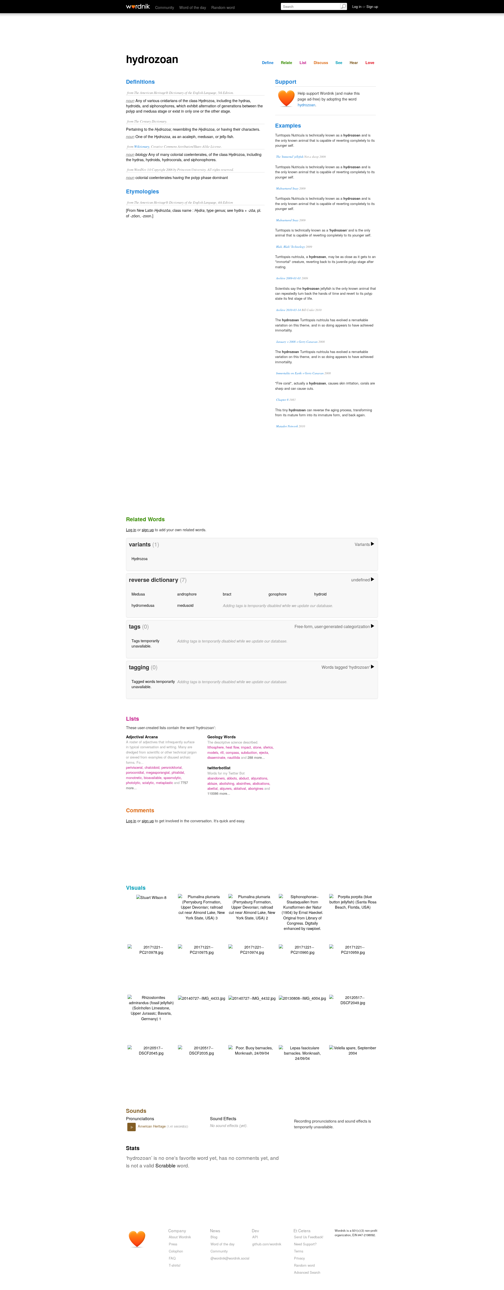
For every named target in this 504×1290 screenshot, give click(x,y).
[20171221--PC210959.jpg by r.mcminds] (352, 949)
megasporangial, (159, 772)
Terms (298, 1251)
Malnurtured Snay (287, 188)
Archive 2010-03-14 (288, 310)
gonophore (278, 594)
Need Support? (305, 1243)
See (338, 62)
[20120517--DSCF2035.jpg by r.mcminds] (201, 1049)
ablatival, (241, 788)
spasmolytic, (173, 777)
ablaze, (213, 783)
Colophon (176, 1251)
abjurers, (227, 788)
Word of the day (192, 7)
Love (369, 62)
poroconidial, (136, 772)
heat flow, (233, 747)
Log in (131, 529)
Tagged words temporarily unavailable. (153, 683)
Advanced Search (307, 1272)
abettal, (213, 788)
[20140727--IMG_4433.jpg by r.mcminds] (201, 997)
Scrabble (165, 1165)
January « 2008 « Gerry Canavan (297, 342)
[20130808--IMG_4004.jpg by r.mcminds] (302, 997)
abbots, (233, 778)
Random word (223, 7)
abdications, (261, 783)
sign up (148, 529)
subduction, (250, 752)
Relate (286, 62)
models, (213, 752)
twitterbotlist (218, 767)
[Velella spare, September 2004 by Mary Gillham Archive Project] (352, 1049)
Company (177, 1230)
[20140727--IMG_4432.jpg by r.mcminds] (252, 997)
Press (173, 1243)
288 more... (256, 757)
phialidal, (178, 772)
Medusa (138, 594)
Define (268, 62)
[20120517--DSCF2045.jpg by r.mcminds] (151, 1049)
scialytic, (149, 782)
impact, (247, 747)
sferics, (268, 747)
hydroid (320, 594)
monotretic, (135, 777)
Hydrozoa (140, 558)
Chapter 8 (282, 400)
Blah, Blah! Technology (290, 247)
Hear (354, 62)
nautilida (234, 757)
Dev (255, 1230)
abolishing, (227, 783)
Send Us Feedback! (308, 1236)
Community (164, 7)
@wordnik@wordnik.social (230, 1258)
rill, (223, 752)
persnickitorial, (172, 767)
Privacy (299, 1258)
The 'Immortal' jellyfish (289, 157)
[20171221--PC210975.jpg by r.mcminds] (201, 949)
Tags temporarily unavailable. (145, 643)
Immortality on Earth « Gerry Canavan (300, 373)
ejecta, (264, 752)
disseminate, (217, 757)
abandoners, (217, 778)
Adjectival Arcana (142, 736)
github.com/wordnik (266, 1243)
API (255, 1236)
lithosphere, (216, 747)
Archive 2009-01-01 (288, 278)
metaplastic (165, 782)
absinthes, (244, 783)
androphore (187, 594)
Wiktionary (141, 146)
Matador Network (287, 426)
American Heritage (152, 1126)
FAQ (172, 1258)
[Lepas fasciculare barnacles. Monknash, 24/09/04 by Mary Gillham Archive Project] (302, 1052)
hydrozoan (306, 104)
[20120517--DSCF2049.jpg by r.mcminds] (352, 999)
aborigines (256, 788)
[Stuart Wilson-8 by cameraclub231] (151, 896)
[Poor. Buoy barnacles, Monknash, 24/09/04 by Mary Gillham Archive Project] (252, 1049)
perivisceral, (135, 767)
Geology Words (221, 736)
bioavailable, (154, 777)
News (215, 1230)
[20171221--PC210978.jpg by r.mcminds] (151, 949)
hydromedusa (143, 605)
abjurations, (259, 778)
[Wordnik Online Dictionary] (138, 6)
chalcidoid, (153, 767)
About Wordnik (180, 1236)
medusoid (185, 605)
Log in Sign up (365, 6)
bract (227, 594)
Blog (214, 1236)
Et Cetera (302, 1230)
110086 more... (218, 793)
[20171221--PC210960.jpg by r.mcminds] (302, 949)
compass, (233, 752)
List (303, 62)
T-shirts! (175, 1265)
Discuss (321, 62)
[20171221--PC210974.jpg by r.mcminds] (252, 949)
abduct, (245, 778)
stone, (258, 747)
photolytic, (134, 782)
